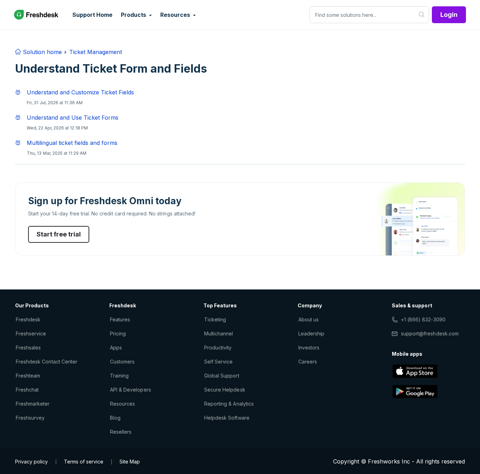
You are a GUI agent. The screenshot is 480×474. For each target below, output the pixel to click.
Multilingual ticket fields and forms (72, 142)
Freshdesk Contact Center (46, 362)
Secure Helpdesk (224, 390)
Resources (122, 404)
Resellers (120, 432)
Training (119, 376)
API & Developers (130, 390)
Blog (115, 418)
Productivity (218, 348)
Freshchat (27, 390)
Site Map (129, 462)
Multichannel (218, 333)
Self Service (218, 362)
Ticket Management (95, 51)
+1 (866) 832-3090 (423, 319)
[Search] (422, 14)
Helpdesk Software (226, 418)
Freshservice (31, 333)
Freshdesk (28, 319)
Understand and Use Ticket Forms (72, 117)
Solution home (41, 51)
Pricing (118, 333)
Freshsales (28, 348)
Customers (122, 362)
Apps (116, 348)
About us (308, 319)
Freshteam (28, 376)
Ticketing (215, 319)
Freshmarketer (33, 404)
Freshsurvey (30, 418)
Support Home (92, 14)
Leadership (311, 333)
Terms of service (83, 462)
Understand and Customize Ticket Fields (80, 92)
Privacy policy (31, 462)
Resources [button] (175, 14)
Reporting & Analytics (229, 404)
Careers (307, 362)
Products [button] (134, 14)
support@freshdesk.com (430, 333)
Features (120, 319)
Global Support (221, 376)
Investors (308, 348)
